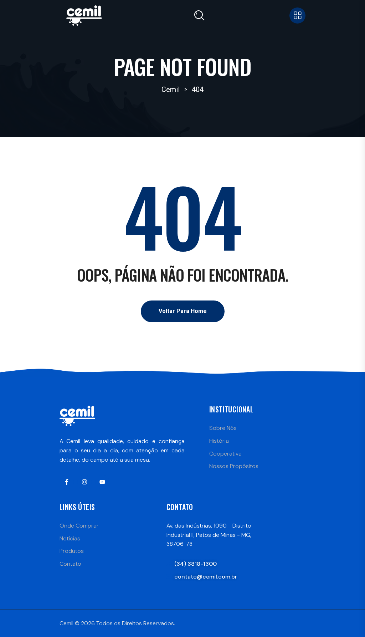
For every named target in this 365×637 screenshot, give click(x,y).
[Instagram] (84, 482)
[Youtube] (102, 482)
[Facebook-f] (67, 482)
